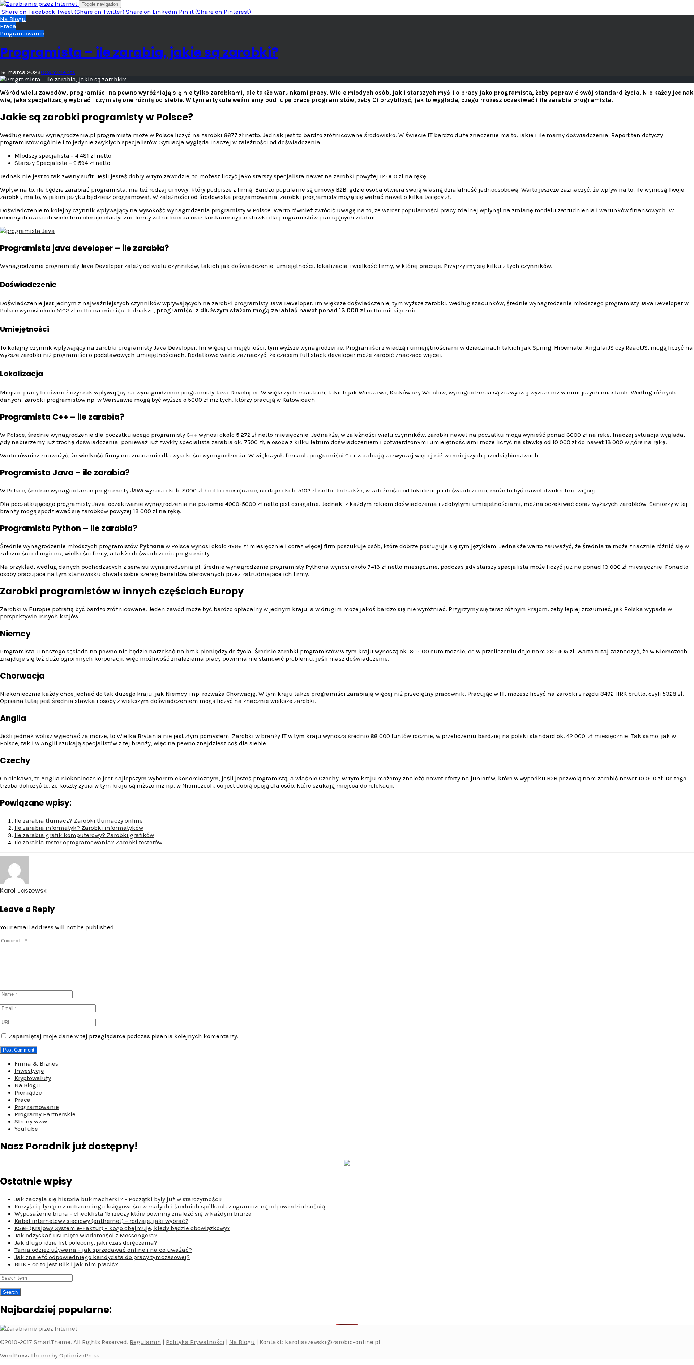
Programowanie (22, 33)
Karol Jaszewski (24, 890)
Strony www (30, 1121)
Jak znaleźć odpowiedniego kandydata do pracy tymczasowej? (102, 1257)
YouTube (26, 1128)
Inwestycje (29, 1070)
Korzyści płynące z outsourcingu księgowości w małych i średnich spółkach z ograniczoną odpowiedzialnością (169, 1206)
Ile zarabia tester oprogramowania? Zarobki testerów (88, 842)
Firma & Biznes (36, 1063)
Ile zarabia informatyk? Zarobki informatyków (78, 827)
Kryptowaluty (32, 1078)
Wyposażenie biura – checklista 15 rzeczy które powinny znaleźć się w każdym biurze (133, 1213)
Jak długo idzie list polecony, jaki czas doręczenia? (85, 1242)
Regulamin (145, 1341)
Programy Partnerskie (45, 1114)
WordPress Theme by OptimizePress (49, 1355)
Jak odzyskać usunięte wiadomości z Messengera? (85, 1235)
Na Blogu (13, 18)
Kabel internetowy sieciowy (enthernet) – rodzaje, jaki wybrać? (101, 1220)
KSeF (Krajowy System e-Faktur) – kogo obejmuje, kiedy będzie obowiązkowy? (122, 1228)
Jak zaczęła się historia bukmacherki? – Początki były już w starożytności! (118, 1199)
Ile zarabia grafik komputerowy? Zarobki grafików (84, 835)
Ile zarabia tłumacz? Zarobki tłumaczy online (78, 820)
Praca (8, 26)
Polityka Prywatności (195, 1341)
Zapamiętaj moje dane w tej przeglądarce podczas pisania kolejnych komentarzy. (124, 1036)
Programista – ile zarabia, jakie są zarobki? (139, 52)
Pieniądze (28, 1092)
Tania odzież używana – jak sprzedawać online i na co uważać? (103, 1249)
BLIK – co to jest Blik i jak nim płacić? (66, 1264)
